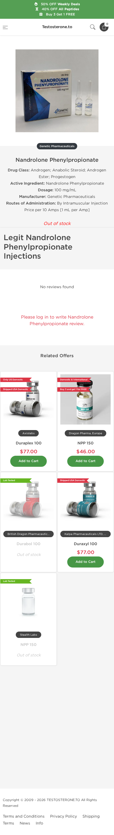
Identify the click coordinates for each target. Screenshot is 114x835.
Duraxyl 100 (85, 544)
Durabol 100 (28, 544)
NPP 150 (85, 443)
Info (39, 823)
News (25, 823)
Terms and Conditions (24, 816)
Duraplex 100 (29, 443)
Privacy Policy (63, 816)
